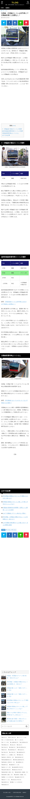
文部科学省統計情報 (17, 792)
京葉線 (12, 747)
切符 (5, 749)
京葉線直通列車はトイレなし (10, 133)
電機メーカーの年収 (16, 782)
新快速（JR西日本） (8, 757)
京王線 (5, 747)
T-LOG (15, 2)
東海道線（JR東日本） (9, 762)
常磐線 (20, 754)
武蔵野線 (20, 762)
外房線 (14, 529)
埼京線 (21, 749)
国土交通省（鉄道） (7, 792)
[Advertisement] (15, 105)
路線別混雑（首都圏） (22, 772)
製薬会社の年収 (17, 769)
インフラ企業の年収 (8, 739)
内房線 (8, 529)
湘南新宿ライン (14, 764)
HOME (2, 7)
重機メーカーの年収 (8, 777)
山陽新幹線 (21, 752)
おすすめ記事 (6, 135)
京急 (13, 744)
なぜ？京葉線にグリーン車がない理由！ (14, 513)
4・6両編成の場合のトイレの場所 (12, 129)
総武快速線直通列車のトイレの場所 (12, 131)
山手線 (12, 752)
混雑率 (5, 764)
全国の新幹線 (22, 747)
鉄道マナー (6, 779)
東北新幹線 (19, 757)
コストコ (6, 742)
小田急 (5, 752)
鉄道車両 (6, 782)
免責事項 (7, 7)
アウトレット (22, 737)
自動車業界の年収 (18, 767)
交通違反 (6, 744)
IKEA (5, 737)
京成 (20, 744)
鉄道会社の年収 (16, 779)
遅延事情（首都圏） (20, 774)
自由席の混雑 (7, 769)
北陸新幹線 (12, 749)
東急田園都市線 (7, 759)
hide (14, 125)
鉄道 (4, 529)
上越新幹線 (14, 742)
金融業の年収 (20, 777)
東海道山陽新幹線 (19, 759)
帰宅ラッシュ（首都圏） (9, 754)
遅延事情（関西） (7, 774)
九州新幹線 (24, 742)
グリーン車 (19, 739)
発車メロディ (7, 767)
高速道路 (6, 784)
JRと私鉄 (13, 737)
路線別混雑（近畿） (8, 772)
